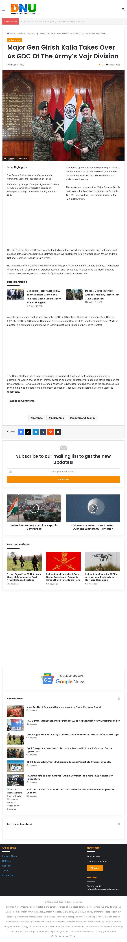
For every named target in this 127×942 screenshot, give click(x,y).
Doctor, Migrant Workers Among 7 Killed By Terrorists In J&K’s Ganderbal (102, 294)
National (6, 866)
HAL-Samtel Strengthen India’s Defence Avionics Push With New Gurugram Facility (60, 21)
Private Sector (9, 875)
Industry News (9, 856)
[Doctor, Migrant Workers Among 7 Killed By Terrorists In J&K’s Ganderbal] (74, 294)
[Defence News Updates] (23, 9)
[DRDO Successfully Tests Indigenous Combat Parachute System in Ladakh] (15, 766)
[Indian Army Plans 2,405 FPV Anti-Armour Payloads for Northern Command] (102, 561)
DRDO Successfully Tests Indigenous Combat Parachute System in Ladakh (68, 762)
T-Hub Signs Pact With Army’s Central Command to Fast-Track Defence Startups (24, 577)
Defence (21, 33)
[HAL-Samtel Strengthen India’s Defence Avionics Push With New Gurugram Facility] (15, 725)
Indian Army (32, 33)
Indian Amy (57, 417)
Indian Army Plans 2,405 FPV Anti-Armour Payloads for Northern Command (101, 577)
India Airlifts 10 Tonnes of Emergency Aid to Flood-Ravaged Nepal (63, 707)
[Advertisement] (63, 226)
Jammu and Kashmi (83, 417)
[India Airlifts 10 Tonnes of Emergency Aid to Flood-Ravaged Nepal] (15, 711)
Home (12, 33)
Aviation (6, 870)
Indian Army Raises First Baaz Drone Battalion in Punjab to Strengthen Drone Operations (63, 577)
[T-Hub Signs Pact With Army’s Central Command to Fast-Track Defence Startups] (24, 561)
